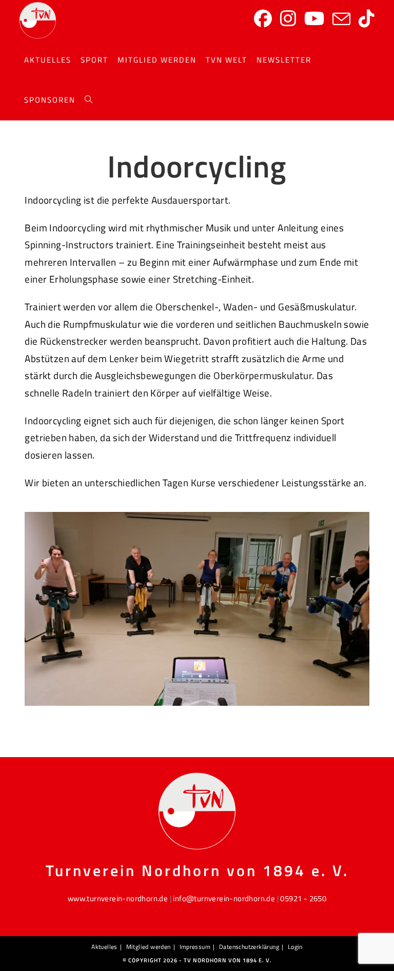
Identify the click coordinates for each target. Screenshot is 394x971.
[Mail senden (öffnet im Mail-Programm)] (341, 19)
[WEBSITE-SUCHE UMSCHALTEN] (88, 100)
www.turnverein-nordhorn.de (118, 898)
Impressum (195, 947)
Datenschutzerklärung (249, 947)
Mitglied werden (148, 947)
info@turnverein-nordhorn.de (224, 898)
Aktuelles (104, 947)
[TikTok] (366, 19)
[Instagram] (288, 19)
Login (295, 947)
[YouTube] (314, 19)
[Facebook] (263, 19)
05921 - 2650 (303, 898)
